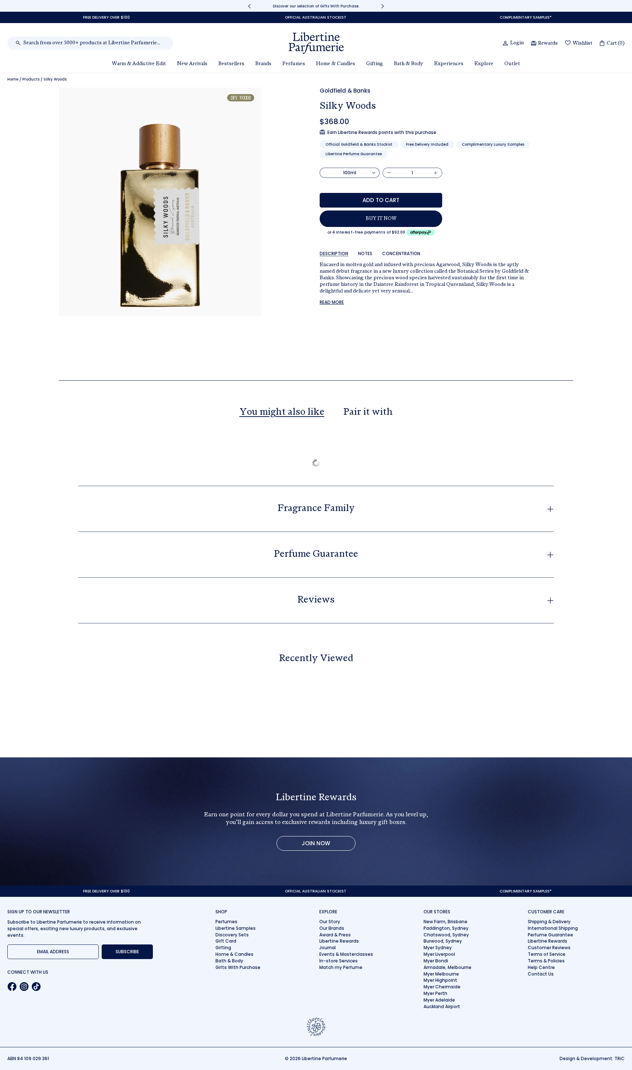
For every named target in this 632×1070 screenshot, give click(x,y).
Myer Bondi (436, 961)
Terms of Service (546, 954)
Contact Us (541, 974)
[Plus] (435, 173)
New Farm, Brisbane (445, 921)
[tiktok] (36, 986)
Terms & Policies (546, 961)
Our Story (329, 921)
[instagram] (24, 986)
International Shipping (553, 928)
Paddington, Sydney (446, 928)
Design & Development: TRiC (592, 1058)
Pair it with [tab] (368, 412)
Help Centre (541, 967)
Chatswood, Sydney (446, 935)
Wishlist (582, 43)
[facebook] (11, 986)
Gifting (223, 947)
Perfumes (226, 921)
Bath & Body (229, 961)
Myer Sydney (438, 947)
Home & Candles (234, 954)
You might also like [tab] (282, 412)
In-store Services (338, 961)
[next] (382, 6)
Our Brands (331, 928)
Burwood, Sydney (443, 941)
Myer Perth (435, 993)
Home (12, 79)
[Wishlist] (568, 43)
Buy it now (381, 218)
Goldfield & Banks (345, 90)
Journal (327, 947)
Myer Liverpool (439, 954)
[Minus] (389, 173)
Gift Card (225, 941)
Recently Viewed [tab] (316, 659)
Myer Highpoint (440, 980)
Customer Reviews (549, 947)
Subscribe (127, 951)
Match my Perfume (340, 967)
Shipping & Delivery (549, 921)
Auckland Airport (442, 1006)
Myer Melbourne (441, 974)
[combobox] (94, 43)
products (31, 79)
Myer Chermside (442, 987)
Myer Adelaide (439, 1000)
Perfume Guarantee (550, 935)
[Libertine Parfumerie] (316, 43)
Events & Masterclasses (346, 954)
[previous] (249, 6)
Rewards (548, 43)
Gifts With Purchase (237, 967)
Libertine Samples (235, 928)
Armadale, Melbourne (447, 967)
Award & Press (335, 935)
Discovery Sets (232, 935)
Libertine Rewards (339, 941)
